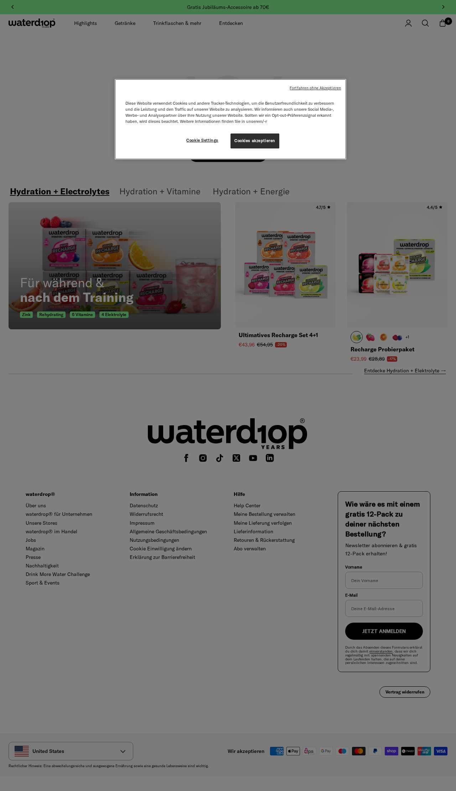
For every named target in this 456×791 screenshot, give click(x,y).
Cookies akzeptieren (254, 140)
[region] (230, 119)
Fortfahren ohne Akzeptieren (315, 87)
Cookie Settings (202, 140)
